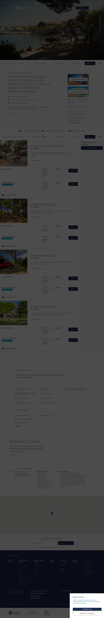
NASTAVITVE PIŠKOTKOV (86, 600)
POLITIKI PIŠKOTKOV (81, 603)
